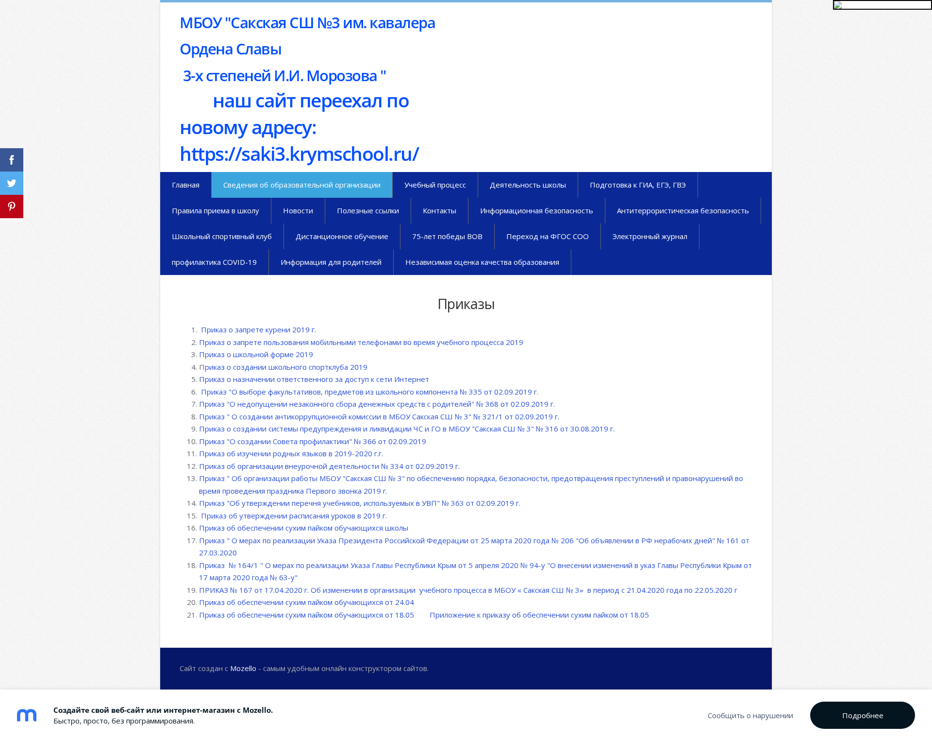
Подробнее (862, 715)
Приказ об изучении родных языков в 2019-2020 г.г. (292, 453)
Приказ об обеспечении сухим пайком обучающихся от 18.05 (306, 615)
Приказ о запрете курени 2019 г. (257, 329)
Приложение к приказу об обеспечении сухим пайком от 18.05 (539, 615)
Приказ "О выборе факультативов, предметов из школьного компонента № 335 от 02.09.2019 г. (370, 391)
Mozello (243, 668)
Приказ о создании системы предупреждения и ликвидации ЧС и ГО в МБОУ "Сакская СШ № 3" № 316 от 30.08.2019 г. (407, 428)
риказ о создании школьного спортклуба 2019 (286, 367)
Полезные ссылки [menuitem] (368, 210)
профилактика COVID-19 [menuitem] (214, 262)
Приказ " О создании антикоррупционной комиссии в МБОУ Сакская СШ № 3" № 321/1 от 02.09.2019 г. (379, 416)
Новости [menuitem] (298, 210)
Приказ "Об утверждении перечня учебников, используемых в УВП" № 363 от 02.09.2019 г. (360, 503)
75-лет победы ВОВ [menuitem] (447, 236)
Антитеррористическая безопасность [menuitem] (683, 210)
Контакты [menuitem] (439, 210)
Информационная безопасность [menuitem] (536, 210)
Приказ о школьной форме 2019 (257, 354)
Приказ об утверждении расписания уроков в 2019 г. (294, 515)
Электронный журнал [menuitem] (650, 236)
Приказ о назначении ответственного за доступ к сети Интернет (314, 379)
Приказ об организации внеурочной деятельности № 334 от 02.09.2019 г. (329, 466)
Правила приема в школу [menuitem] (215, 210)
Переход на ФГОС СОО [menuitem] (547, 236)
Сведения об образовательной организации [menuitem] (302, 185)
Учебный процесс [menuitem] (435, 185)
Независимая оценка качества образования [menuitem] (482, 262)
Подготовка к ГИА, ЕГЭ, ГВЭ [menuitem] (638, 185)
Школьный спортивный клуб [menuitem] (222, 236)
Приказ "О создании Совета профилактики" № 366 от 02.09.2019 (313, 441)
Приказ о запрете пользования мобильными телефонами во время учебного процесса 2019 (361, 342)
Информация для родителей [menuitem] (331, 262)
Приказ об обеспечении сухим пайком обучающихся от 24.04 (306, 602)
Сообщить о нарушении (750, 715)
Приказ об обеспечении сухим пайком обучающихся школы (303, 528)
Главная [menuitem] (186, 185)
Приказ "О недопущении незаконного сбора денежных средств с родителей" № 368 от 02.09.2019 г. (379, 404)
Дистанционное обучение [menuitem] (342, 236)
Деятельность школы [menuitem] (528, 185)
